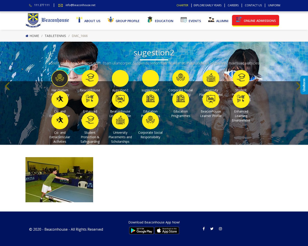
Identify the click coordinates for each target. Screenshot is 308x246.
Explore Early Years (207, 5)
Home (34, 36)
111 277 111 (42, 5)
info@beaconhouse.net (80, 5)
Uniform (274, 5)
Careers (233, 5)
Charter (182, 5)
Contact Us (253, 5)
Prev (8, 79)
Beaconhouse (56, 229)
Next (299, 79)
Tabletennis (55, 36)
